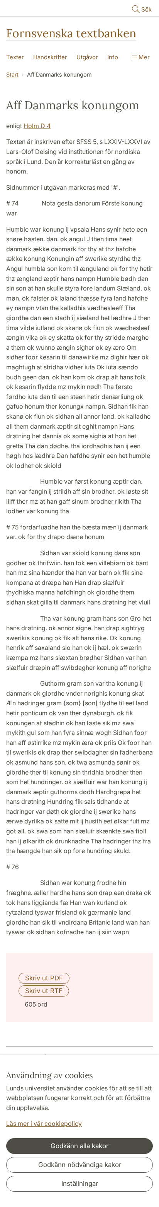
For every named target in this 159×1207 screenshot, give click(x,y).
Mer (143, 57)
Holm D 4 (37, 126)
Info (112, 57)
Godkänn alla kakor (79, 1146)
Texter (15, 57)
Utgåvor (87, 57)
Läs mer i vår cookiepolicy (44, 1123)
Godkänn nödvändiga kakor (79, 1165)
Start (12, 74)
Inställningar (79, 1183)
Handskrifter (50, 57)
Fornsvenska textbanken (71, 33)
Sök (146, 9)
